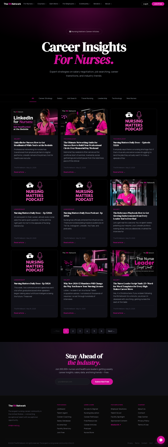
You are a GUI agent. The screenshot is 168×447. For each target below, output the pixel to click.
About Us (141, 409)
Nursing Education (91, 413)
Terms (137, 443)
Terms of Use (143, 424)
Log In (145, 4)
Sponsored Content (119, 421)
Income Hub (62, 424)
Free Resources (90, 421)
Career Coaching (64, 417)
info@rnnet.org (13, 425)
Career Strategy (45, 98)
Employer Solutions (118, 409)
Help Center (143, 417)
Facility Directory (64, 428)
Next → (111, 331)
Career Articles (90, 424)
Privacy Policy (143, 421)
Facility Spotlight (118, 417)
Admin (157, 443)
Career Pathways (91, 417)
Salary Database (63, 421)
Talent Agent (62, 413)
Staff (151, 443)
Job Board (61, 409)
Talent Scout (116, 413)
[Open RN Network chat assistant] (161, 440)
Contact (141, 413)
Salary (59, 98)
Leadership (102, 98)
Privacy (130, 443)
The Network (12, 3)
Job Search (72, 98)
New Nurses (131, 98)
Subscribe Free (102, 381)
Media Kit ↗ (116, 424)
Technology (117, 98)
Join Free (158, 4)
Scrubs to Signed (91, 409)
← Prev (56, 331)
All (33, 98)
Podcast (87, 428)
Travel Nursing (87, 98)
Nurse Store (89, 432)
